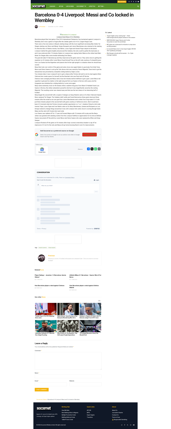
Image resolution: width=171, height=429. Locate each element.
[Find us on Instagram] (135, 1)
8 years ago (39, 288)
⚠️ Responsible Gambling (119, 419)
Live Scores (70, 6)
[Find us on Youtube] (138, 1)
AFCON (61, 6)
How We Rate (65, 410)
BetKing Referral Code (68, 417)
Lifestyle (92, 6)
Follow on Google (89, 134)
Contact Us (115, 415)
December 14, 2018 (53, 26)
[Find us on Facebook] (131, 1)
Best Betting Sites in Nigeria (70, 412)
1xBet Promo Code (67, 419)
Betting (100, 6)
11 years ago (39, 279)
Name (37, 373)
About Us (114, 410)
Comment (38, 350)
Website (71, 381)
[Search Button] (138, 6)
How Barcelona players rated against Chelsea (49, 285)
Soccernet (39, 399)
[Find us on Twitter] (133, 1)
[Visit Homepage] (39, 6)
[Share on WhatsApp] (95, 149)
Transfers (90, 417)
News (61, 26)
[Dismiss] (100, 134)
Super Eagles (91, 415)
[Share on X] (92, 149)
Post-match (52, 247)
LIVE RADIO (123, 1)
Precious (42, 26)
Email (37, 381)
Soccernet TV (81, 6)
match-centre (43, 247)
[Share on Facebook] (88, 149)
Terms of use (116, 417)
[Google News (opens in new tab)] (42, 150)
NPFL (88, 412)
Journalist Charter (117, 412)
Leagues (52, 6)
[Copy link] (99, 149)
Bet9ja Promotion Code (69, 415)
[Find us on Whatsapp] (129, 1)
